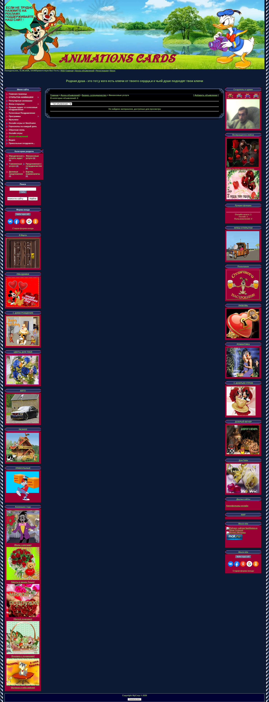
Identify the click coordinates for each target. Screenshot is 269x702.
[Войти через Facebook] (16, 221)
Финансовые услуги (32, 157)
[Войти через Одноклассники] (35, 221)
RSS (63, 71)
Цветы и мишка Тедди (23, 582)
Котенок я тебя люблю (23, 688)
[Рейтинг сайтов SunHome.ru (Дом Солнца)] (243, 530)
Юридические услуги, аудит (16, 157)
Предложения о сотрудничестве (34, 165)
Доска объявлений (84, 71)
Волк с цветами (23, 545)
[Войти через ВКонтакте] (10, 221)
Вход (112, 71)
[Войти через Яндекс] (22, 221)
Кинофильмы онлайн (237, 506)
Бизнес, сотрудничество (94, 95)
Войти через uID (22, 214)
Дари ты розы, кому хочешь (240, 169)
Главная (69, 71)
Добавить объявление (206, 95)
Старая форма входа (22, 228)
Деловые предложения (16, 173)
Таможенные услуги (15, 165)
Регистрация (102, 71)
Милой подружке (22, 619)
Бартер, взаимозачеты (33, 173)
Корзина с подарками (23, 656)
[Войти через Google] (29, 221)
